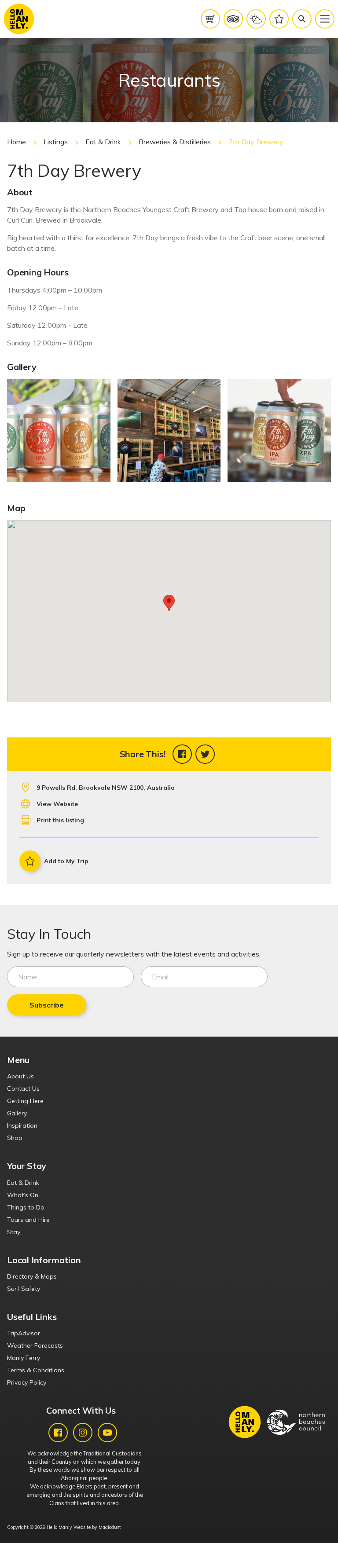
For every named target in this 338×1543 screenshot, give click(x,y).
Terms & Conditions (35, 1370)
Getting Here (25, 1101)
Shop (14, 1138)
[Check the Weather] (256, 19)
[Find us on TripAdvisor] (233, 19)
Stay (13, 1232)
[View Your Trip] (279, 19)
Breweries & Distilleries (175, 141)
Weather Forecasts (35, 1345)
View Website (57, 804)
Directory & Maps (32, 1276)
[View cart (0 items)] (210, 19)
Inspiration (22, 1125)
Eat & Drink (103, 141)
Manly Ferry (23, 1358)
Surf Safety (23, 1289)
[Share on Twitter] (205, 754)
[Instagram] (82, 1432)
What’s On (22, 1195)
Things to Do (25, 1207)
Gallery (17, 1113)
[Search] (302, 19)
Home (16, 141)
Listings (56, 141)
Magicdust (110, 1527)
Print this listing (60, 820)
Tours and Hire (28, 1220)
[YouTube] (107, 1432)
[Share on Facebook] (182, 754)
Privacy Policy (26, 1382)
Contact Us (23, 1088)
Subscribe (46, 1005)
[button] (169, 603)
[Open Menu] (324, 19)
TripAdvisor (23, 1333)
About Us (20, 1076)
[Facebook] (58, 1432)
